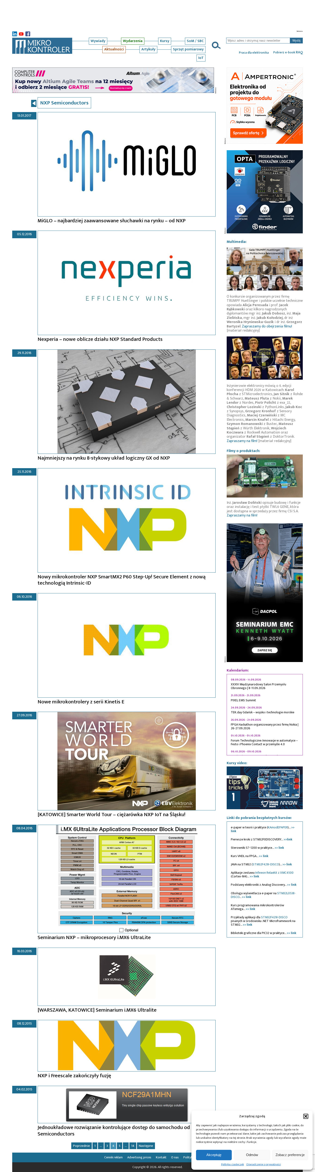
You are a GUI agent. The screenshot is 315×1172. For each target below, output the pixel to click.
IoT (201, 58)
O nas (175, 1157)
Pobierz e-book (288, 52)
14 (132, 1146)
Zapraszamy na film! (242, 441)
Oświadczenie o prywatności (263, 1164)
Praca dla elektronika (254, 53)
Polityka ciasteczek (232, 1164)
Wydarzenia (133, 41)
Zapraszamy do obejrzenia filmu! (267, 326)
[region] (265, 714)
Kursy (164, 41)
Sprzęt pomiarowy (188, 49)
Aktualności (114, 49)
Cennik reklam (113, 1157)
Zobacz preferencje (290, 1155)
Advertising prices (139, 1157)
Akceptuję (213, 1155)
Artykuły (148, 49)
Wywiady (98, 41)
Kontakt (161, 1157)
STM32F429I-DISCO (266, 864)
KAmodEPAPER (278, 827)
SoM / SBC (195, 41)
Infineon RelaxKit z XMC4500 (274, 872)
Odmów (252, 1155)
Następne (146, 1146)
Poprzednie (81, 1146)
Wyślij (296, 40)
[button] (305, 1116)
